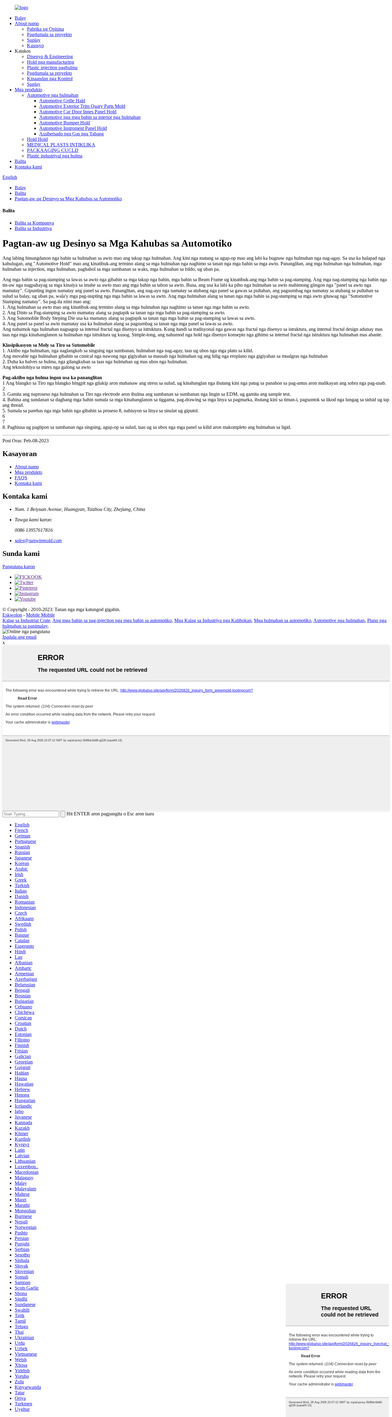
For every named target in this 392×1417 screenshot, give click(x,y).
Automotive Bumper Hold (64, 122)
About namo (27, 23)
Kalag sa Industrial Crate (26, 620)
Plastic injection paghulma (52, 67)
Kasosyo (35, 45)
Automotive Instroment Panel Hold (73, 128)
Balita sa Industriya (33, 228)
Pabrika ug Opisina (45, 29)
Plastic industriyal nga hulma (54, 155)
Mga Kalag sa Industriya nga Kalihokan (212, 620)
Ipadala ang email (19, 637)
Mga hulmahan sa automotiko (282, 620)
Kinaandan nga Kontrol (50, 78)
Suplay (33, 40)
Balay (20, 18)
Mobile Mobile (40, 615)
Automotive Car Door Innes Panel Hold (77, 111)
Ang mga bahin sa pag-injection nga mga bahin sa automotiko (112, 620)
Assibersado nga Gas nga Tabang (71, 133)
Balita (20, 161)
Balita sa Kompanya (34, 222)
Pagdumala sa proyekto (49, 34)
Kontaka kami (28, 166)
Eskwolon (12, 615)
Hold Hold (37, 139)
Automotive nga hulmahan (52, 95)
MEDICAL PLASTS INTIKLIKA (61, 144)
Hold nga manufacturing (50, 62)
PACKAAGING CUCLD (52, 150)
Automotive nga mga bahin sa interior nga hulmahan (90, 117)
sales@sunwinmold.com (38, 540)
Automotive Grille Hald (62, 100)
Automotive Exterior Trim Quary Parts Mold (82, 106)
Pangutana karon (18, 566)
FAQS (21, 477)
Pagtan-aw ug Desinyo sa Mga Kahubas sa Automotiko (68, 198)
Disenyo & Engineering (50, 56)
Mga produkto (28, 89)
